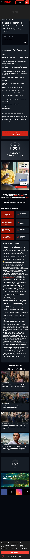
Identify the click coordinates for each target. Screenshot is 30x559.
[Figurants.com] (7, 2)
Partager (24, 180)
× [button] (28, 542)
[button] (15, 556)
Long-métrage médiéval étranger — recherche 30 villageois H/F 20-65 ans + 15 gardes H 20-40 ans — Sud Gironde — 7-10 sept (14, 386)
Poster (24, 183)
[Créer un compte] (15, 150)
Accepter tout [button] (15, 552)
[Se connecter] (27, 2)
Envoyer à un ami (22, 187)
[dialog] (15, 550)
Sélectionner (9, 481)
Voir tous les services (19, 195)
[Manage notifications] (3, 556)
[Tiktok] (26, 492)
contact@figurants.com (8, 277)
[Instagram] (19, 492)
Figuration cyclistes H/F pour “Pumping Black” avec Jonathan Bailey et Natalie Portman (13, 406)
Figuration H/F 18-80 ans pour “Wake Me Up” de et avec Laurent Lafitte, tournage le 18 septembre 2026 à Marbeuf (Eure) (14, 427)
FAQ (15, 464)
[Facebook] (4, 492)
